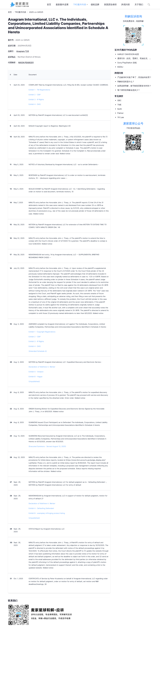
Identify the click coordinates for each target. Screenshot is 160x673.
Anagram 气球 (22, 51)
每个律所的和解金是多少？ (128, 90)
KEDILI (120, 67)
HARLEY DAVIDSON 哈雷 (128, 54)
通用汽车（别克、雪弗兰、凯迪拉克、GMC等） (133, 58)
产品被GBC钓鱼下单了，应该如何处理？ (134, 77)
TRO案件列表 (79, 4)
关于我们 (139, 4)
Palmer (120, 113)
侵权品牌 (95, 4)
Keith (119, 109)
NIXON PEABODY (26, 62)
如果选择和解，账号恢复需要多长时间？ (134, 86)
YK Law (120, 117)
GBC (119, 100)
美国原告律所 (110, 4)
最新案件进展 (62, 4)
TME (119, 104)
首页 (49, 4)
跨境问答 (125, 4)
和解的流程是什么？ (125, 81)
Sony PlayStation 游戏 (127, 62)
